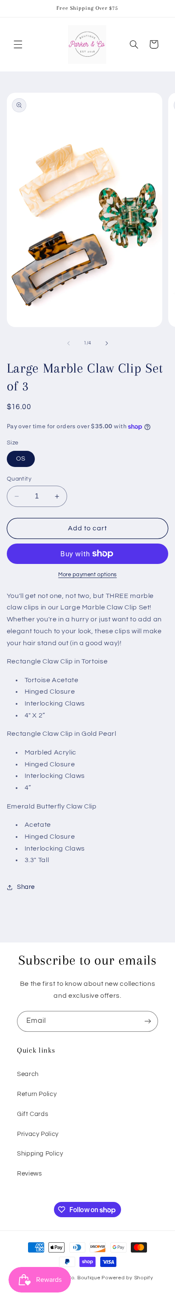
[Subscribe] (148, 1021)
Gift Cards (32, 1114)
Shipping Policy (40, 1153)
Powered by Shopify (127, 1277)
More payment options (87, 575)
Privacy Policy (38, 1134)
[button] (18, 44)
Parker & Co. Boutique (72, 1277)
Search (28, 1074)
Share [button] (26, 887)
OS (20, 458)
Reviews (29, 1173)
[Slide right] (106, 343)
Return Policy (36, 1094)
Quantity (19, 479)
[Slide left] (68, 343)
